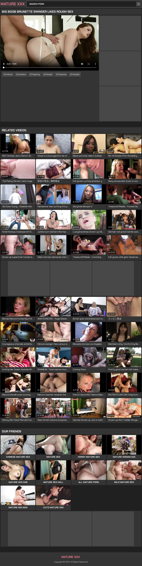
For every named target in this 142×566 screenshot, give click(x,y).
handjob (75, 74)
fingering (36, 74)
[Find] (138, 4)
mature (9, 74)
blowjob (49, 74)
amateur (22, 74)
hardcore (62, 74)
